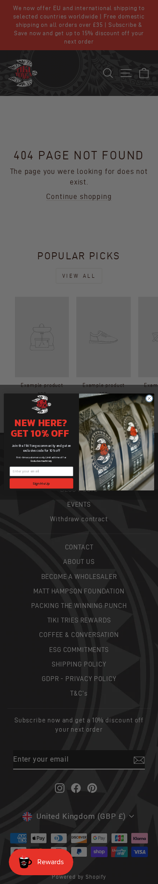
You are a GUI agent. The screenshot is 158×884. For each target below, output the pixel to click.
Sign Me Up (41, 483)
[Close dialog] (149, 398)
